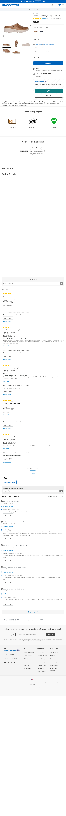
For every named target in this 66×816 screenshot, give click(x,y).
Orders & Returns (42, 655)
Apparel (26, 665)
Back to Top (33, 470)
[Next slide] (30, 25)
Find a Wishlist (41, 665)
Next (33, 473)
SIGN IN (48, 95)
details (43, 1)
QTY (34, 58)
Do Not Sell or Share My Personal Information (51, 682)
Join (5, 648)
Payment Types (42, 662)
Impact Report (54, 662)
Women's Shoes (29, 652)
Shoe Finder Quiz (11, 658)
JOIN (48, 91)
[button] (6, 44)
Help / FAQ (40, 652)
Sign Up (50, 634)
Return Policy (41, 659)
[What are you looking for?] (52, 5)
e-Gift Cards (27, 662)
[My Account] (55, 5)
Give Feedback (41, 671)
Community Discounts (53, 669)
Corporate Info (54, 659)
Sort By (49, 496)
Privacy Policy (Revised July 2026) (11, 682)
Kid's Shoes (27, 659)
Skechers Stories (55, 652)
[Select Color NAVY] (41, 31)
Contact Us (40, 668)
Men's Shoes (28, 655)
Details (49, 9)
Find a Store (9, 654)
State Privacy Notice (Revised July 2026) (30, 682)
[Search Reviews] (61, 283)
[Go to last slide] (2, 25)
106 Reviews (45, 18)
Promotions (27, 668)
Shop (45, 9)
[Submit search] (61, 491)
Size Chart (39, 44)
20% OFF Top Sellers (26, 1)
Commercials (54, 665)
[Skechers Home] (10, 5)
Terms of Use (56, 639)
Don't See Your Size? (48, 44)
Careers (52, 655)
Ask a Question (9, 482)
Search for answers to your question (13, 488)
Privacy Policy (47, 639)
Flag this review (7, 321)
